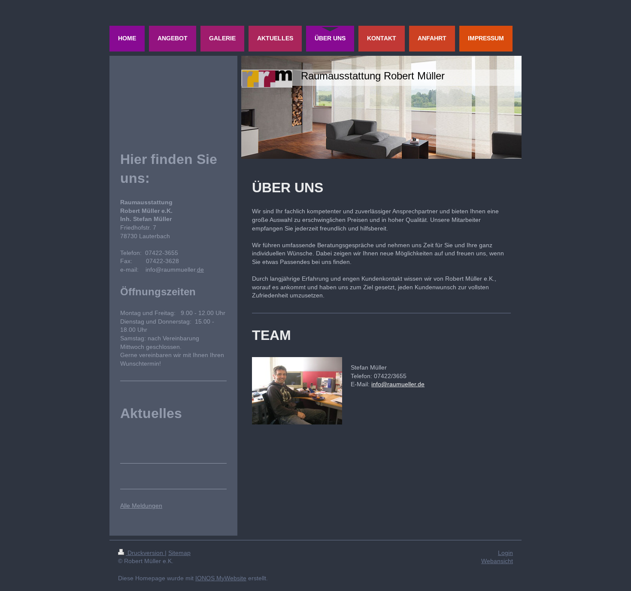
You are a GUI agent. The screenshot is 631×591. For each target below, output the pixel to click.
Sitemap (179, 552)
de (200, 269)
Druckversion (145, 552)
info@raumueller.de (398, 384)
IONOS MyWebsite (220, 578)
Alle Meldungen (141, 505)
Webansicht (497, 561)
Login (505, 552)
